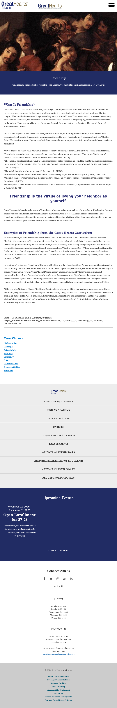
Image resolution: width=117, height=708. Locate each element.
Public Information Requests (58, 696)
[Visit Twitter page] (51, 579)
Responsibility (12, 366)
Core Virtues (13, 338)
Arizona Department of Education (58, 460)
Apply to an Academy (58, 401)
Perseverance (11, 363)
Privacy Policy (58, 686)
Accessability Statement (58, 689)
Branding (58, 693)
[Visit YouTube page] (64, 579)
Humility (9, 356)
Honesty (8, 353)
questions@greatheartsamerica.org (59, 654)
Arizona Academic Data (58, 452)
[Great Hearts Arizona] (19, 5)
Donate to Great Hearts (58, 435)
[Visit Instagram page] (57, 579)
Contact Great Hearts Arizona (58, 700)
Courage (8, 346)
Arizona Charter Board (58, 469)
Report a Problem (58, 683)
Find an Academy (58, 409)
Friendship (10, 349)
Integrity (9, 359)
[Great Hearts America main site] (50, 5)
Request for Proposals (58, 477)
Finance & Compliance (58, 676)
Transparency (58, 443)
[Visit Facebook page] (44, 579)
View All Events (58, 550)
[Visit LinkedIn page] (71, 579)
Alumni (58, 586)
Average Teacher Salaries (58, 679)
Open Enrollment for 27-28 (19, 517)
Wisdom (8, 370)
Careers (58, 426)
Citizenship (10, 343)
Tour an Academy (58, 418)
